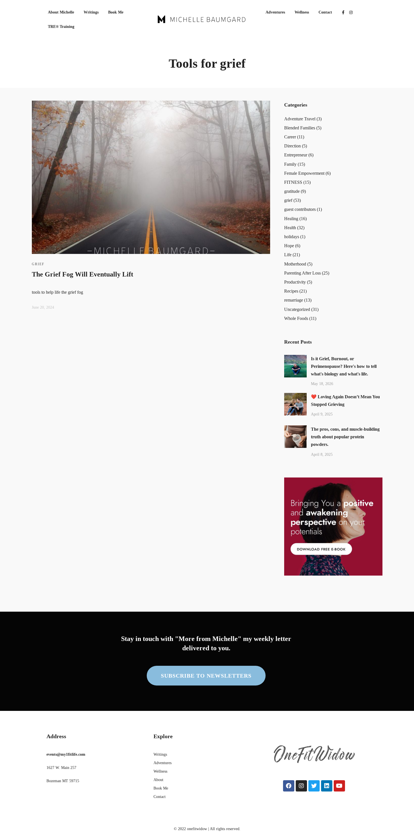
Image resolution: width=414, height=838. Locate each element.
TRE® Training (61, 27)
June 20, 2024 (43, 307)
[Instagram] (351, 12)
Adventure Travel (299, 118)
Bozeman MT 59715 (62, 781)
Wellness (302, 12)
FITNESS (293, 182)
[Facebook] (288, 785)
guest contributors (300, 209)
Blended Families (299, 127)
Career (290, 136)
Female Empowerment (304, 173)
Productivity (295, 282)
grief (38, 264)
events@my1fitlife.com (65, 754)
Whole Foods (296, 318)
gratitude (292, 191)
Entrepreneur (295, 154)
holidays (291, 236)
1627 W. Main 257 (61, 768)
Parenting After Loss (302, 273)
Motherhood (295, 264)
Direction (292, 145)
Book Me (115, 12)
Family (290, 164)
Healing (291, 218)
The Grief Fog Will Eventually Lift (82, 274)
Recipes (291, 291)
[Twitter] (314, 785)
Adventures (275, 12)
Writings (91, 12)
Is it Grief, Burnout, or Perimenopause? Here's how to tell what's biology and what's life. (344, 366)
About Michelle (61, 12)
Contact (325, 12)
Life (287, 254)
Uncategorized (297, 309)
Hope (289, 245)
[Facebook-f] (343, 12)
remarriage (293, 300)
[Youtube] (339, 785)
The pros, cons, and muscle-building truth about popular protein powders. (345, 437)
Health (290, 227)
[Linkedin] (326, 785)
